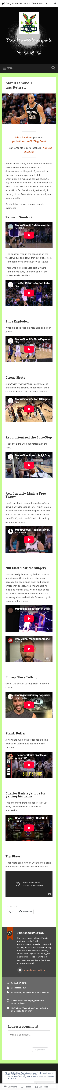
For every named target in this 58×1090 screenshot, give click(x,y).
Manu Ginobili (29, 992)
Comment (40, 1049)
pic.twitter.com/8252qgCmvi (29, 141)
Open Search (52, 68)
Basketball (16, 988)
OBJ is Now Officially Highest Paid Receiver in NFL (27, 1001)
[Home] (19, 52)
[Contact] (25, 52)
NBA (24, 988)
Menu (10, 68)
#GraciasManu (24, 137)
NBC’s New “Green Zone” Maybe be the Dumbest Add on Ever (29, 1009)
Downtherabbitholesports (29, 39)
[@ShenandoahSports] (38, 52)
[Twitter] (32, 52)
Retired (45, 992)
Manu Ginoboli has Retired (19, 85)
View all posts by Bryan (34, 970)
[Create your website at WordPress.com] (29, 3)
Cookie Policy (10, 1078)
